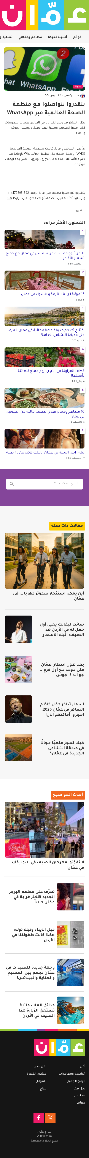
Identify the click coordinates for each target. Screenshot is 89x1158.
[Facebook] (38, 1118)
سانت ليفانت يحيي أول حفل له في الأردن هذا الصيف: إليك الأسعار (62, 630)
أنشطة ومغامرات (72, 1074)
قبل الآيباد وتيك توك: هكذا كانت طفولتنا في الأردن (33, 935)
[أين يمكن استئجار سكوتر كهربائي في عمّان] (44, 561)
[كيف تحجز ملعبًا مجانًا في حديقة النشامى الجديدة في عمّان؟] (18, 747)
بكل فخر (79, 1089)
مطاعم (79, 1095)
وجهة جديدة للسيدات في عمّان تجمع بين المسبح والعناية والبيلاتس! (30, 973)
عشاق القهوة (36, 1074)
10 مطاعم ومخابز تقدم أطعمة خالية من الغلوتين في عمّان (45, 414)
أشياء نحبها (57, 37)
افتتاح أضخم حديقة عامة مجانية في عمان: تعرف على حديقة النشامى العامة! (46, 333)
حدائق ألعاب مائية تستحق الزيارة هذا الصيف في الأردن (37, 1011)
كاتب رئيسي (71, 95)
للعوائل (41, 1081)
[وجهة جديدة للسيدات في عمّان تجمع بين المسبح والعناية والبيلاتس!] (70, 972)
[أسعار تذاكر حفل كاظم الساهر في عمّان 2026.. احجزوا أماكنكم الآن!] (18, 709)
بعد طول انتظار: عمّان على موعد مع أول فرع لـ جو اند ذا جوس (62, 670)
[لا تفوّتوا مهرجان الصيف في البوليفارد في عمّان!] (44, 830)
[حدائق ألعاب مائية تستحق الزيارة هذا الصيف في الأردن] (70, 1010)
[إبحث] (11, 484)
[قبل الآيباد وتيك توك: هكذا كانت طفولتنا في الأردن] (70, 934)
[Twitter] (50, 1118)
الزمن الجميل (76, 1081)
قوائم (77, 37)
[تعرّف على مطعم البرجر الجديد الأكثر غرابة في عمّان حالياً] (70, 896)
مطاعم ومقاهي (30, 37)
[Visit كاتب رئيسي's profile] (82, 96)
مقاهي (80, 1103)
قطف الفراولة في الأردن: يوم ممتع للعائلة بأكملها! (51, 373)
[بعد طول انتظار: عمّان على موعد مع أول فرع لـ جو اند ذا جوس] (18, 669)
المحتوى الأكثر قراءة (64, 223)
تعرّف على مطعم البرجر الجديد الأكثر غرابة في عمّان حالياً (32, 897)
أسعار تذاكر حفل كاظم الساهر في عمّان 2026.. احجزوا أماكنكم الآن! (62, 710)
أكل (82, 1067)
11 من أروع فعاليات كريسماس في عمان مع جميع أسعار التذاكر (44, 256)
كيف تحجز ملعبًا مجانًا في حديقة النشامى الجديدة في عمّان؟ (62, 748)
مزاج (43, 1089)
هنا (9, 198)
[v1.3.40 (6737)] (46, 1047)
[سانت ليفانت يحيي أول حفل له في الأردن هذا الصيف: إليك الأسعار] (18, 629)
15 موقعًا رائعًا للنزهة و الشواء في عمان (52, 294)
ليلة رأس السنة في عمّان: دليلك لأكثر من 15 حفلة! (44, 453)
